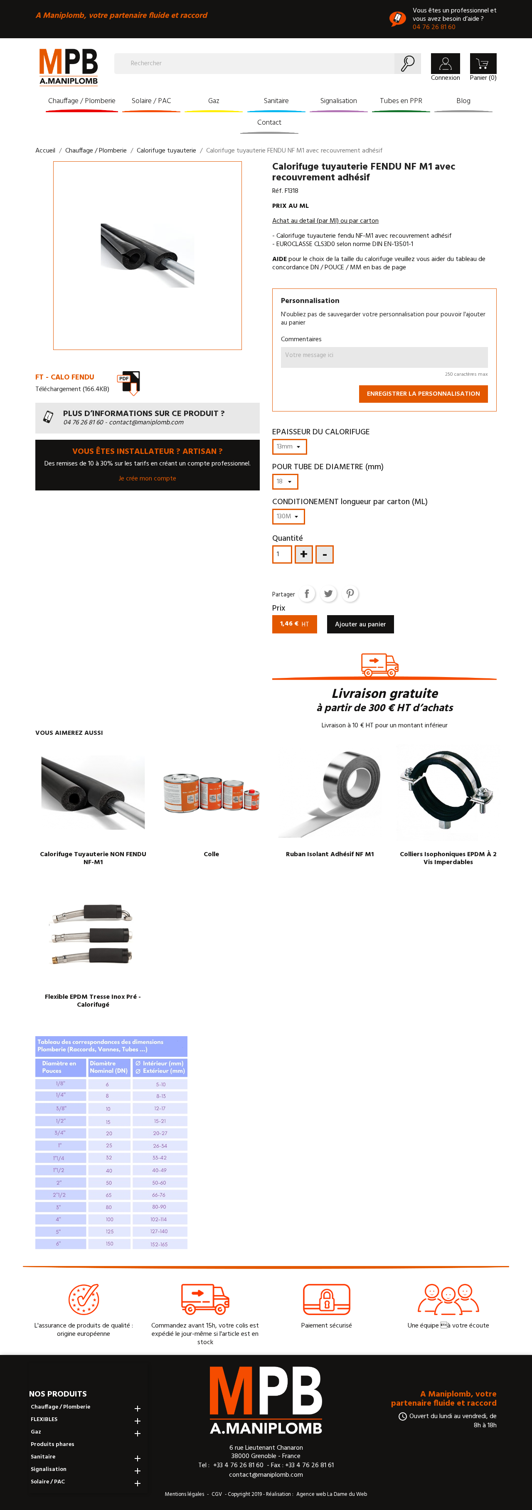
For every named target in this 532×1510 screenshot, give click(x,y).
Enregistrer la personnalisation (423, 394)
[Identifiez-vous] (445, 63)
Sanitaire (276, 101)
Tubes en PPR (401, 101)
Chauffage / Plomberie (82, 101)
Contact (269, 123)
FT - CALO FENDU (64, 378)
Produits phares (52, 1445)
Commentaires (301, 339)
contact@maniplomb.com (266, 1475)
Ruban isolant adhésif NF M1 (330, 854)
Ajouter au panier (360, 624)
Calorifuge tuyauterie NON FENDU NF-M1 (93, 858)
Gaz (213, 101)
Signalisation (338, 101)
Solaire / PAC (151, 101)
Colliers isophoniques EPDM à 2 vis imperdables (448, 858)
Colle (211, 854)
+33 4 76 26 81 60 (238, 1465)
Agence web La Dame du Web (331, 1494)
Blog (463, 101)
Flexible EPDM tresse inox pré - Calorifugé (93, 1001)
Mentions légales (184, 1494)
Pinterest (350, 593)
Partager (306, 593)
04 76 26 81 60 (434, 27)
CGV (217, 1494)
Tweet (328, 593)
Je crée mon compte (147, 478)
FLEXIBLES (44, 1420)
